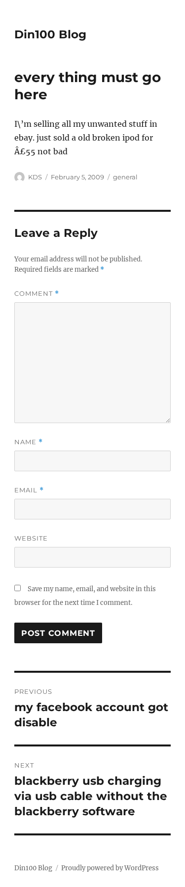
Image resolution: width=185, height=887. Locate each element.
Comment (36, 293)
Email (29, 490)
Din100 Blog (50, 34)
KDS (35, 177)
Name (28, 442)
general (125, 177)
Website (31, 538)
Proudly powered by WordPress (110, 868)
